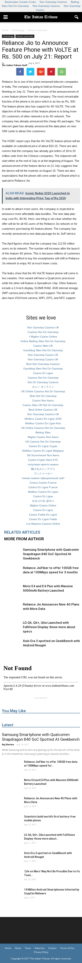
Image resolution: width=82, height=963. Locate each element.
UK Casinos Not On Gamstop (43, 441)
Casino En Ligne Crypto (43, 446)
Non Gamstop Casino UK (43, 354)
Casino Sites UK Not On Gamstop (43, 405)
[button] (76, 17)
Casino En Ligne (43, 373)
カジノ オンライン (43, 386)
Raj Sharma (8, 744)
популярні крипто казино (43, 464)
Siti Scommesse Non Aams (43, 455)
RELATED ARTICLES (22, 532)
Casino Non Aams (43, 400)
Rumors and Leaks (25, 36)
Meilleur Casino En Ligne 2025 (43, 418)
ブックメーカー (43, 473)
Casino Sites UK (43, 345)
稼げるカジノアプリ (43, 468)
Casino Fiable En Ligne (43, 514)
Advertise (40, 948)
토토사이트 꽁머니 (43, 500)
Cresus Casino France (43, 482)
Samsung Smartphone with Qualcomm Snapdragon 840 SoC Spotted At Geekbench (51, 554)
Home (5, 30)
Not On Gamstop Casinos (43, 382)
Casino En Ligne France (43, 487)
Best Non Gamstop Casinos (43, 363)
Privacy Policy (41, 952)
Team (28, 948)
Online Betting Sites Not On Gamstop (43, 341)
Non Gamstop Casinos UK (43, 327)
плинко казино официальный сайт (43, 478)
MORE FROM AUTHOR (24, 539)
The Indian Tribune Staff (14, 65)
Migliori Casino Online (43, 505)
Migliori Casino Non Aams (43, 437)
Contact (52, 948)
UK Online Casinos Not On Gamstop (43, 391)
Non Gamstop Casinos (46, 5)
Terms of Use (67, 948)
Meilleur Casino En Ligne (43, 491)
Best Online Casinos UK (43, 409)
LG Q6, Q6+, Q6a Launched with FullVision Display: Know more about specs (49, 627)
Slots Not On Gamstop (43, 395)
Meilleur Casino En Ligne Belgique (43, 450)
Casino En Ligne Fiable (43, 519)
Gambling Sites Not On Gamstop (43, 350)
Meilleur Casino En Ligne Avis (43, 423)
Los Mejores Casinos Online (43, 523)
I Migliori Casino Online (43, 336)
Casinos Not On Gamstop (43, 332)
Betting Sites (43, 432)
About (18, 948)
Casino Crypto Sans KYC (43, 459)
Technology (8, 36)
